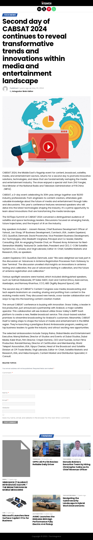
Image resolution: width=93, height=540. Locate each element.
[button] (4, 3)
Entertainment (82, 333)
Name (5, 393)
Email (5, 400)
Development (70, 229)
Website (5, 408)
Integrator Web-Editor (22, 91)
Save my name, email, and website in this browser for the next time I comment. (36, 418)
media (59, 211)
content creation (43, 298)
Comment (7, 373)
